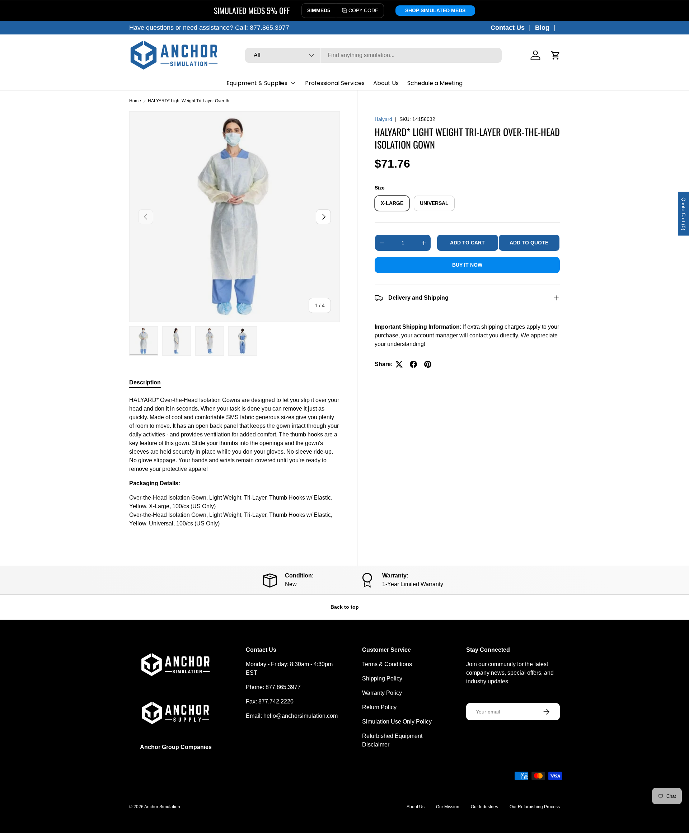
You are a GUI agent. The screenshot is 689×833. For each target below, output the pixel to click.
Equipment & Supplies (256, 83)
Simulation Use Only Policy (397, 722)
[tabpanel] (234, 465)
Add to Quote (529, 242)
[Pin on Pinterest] (428, 364)
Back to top (345, 607)
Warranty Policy (382, 693)
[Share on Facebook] (413, 364)
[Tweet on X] (399, 364)
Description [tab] (145, 382)
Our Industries (484, 806)
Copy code (363, 10)
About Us (386, 83)
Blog (542, 27)
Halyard (383, 119)
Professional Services (335, 83)
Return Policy (379, 707)
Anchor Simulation (162, 806)
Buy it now (467, 265)
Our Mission (447, 806)
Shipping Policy (382, 678)
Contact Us (508, 27)
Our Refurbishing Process (535, 806)
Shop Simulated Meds (435, 10)
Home (135, 100)
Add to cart (467, 242)
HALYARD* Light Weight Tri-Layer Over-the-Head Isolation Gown (191, 100)
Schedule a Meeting (435, 83)
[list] (234, 217)
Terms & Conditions (387, 664)
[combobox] (373, 55)
